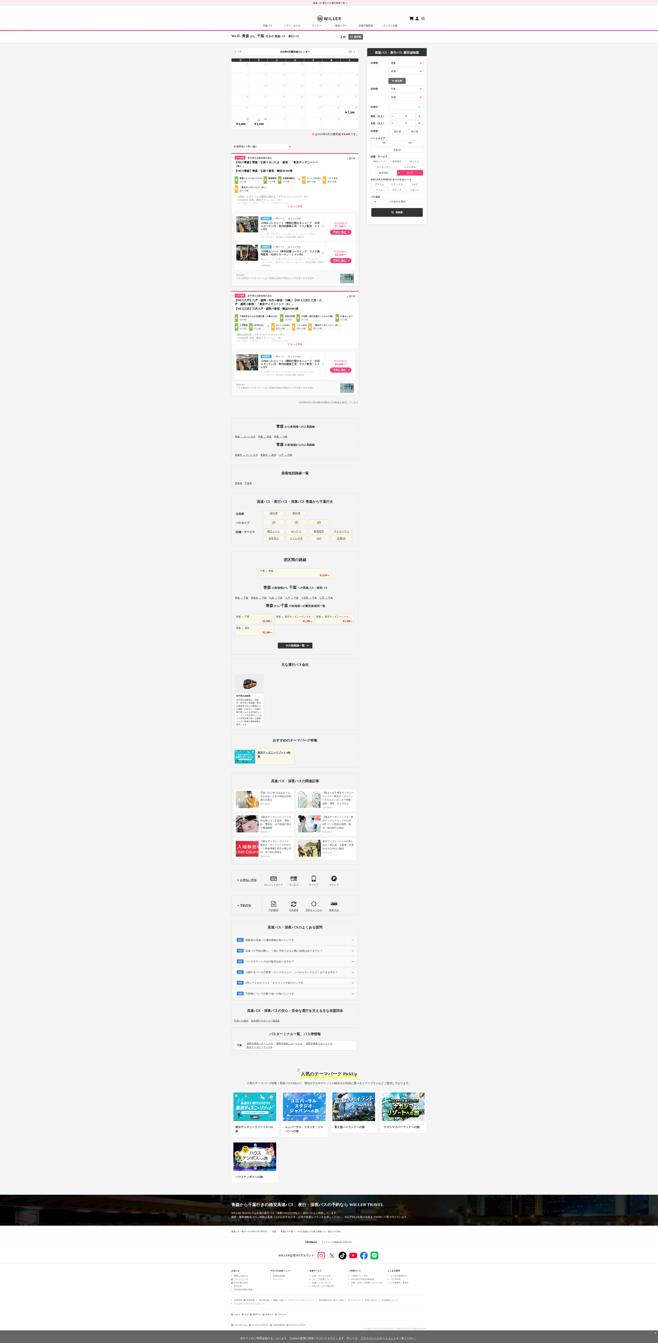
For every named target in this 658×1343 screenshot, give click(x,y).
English (237, 1314)
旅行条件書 (264, 1300)
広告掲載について (389, 1300)
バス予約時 (395, 1279)
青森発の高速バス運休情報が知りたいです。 (271, 940)
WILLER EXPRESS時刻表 (362, 1279)
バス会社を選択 (397, 201)
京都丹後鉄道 (366, 25)
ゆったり (296, 531)
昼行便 (274, 513)
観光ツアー (341, 25)
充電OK (341, 538)
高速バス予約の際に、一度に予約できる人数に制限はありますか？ (283, 951)
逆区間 (357, 37)
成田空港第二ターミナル (289, 1043)
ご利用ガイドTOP (359, 1276)
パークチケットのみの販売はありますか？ (269, 961)
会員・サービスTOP (321, 1276)
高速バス (267, 25)
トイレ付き (296, 538)
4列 (319, 522)
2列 (274, 522)
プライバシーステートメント (301, 1300)
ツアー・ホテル (292, 25)
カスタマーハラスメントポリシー (249, 1304)
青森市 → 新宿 (268, 455)
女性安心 (274, 538)
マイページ (278, 1279)
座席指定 (319, 531)
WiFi (318, 538)
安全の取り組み (241, 1283)
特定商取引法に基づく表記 (331, 1300)
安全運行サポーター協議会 (265, 1021)
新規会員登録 (279, 1276)
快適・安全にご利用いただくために (366, 1284)
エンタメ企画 (390, 25)
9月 (350, 52)
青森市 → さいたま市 (246, 455)
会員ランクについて (321, 1283)
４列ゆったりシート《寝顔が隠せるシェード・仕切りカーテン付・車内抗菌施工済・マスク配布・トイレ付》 (290, 226)
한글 (246, 1314)
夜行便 (296, 513)
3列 (296, 522)
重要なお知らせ (241, 1276)
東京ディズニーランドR (259, 1047)
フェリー (316, 25)
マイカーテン (341, 531)
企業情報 (238, 1300)
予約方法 (245, 905)
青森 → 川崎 (280, 436)
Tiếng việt (282, 1314)
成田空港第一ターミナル (260, 1043)
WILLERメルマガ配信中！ (324, 1286)
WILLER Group (240, 1325)
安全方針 (238, 1286)
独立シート (273, 531)
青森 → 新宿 (264, 436)
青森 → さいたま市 (245, 436)
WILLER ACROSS (297, 1325)
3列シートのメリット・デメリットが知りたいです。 (275, 983)
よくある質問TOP (398, 1276)
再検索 (399, 212)
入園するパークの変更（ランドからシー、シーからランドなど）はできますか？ (291, 972)
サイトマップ (354, 1300)
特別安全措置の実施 (243, 1289)
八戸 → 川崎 (285, 455)
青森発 (238, 483)
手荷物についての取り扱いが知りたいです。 (271, 993)
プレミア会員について (322, 1279)
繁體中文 (257, 1314)
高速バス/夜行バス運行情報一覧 (329, 3)
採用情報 (250, 1300)
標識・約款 (278, 1300)
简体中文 (269, 1314)
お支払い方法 (248, 880)
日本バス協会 (241, 1021)
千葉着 (248, 483)
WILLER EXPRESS (260, 1325)
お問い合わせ (371, 1300)
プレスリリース (241, 1279)
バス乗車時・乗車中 (399, 1283)
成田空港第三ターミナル (319, 1043)
